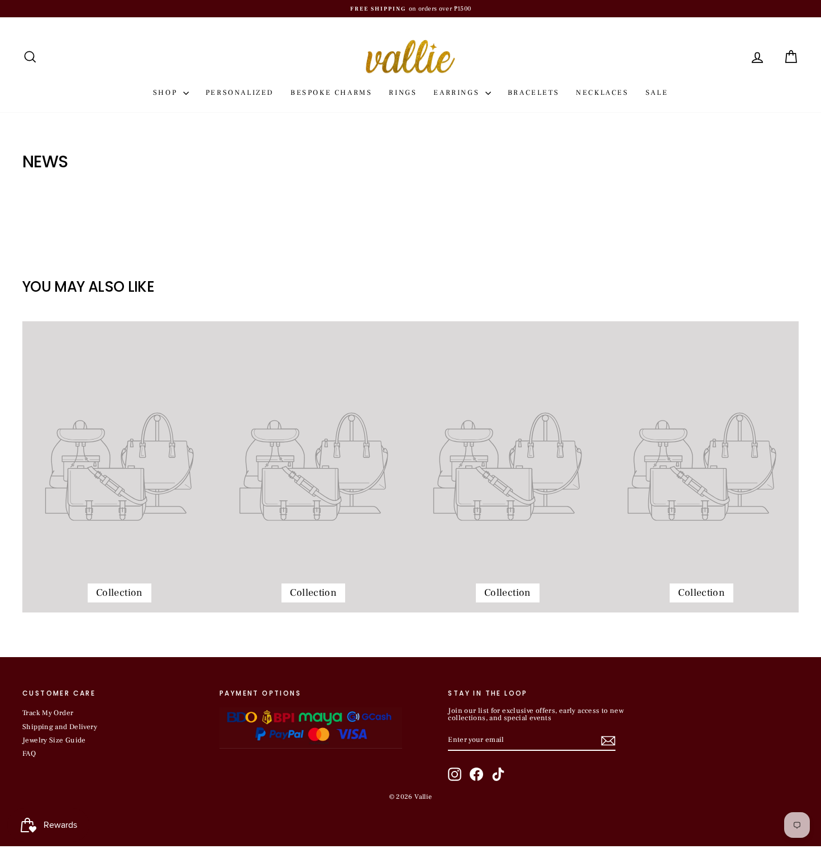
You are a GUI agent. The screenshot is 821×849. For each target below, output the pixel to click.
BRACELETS (533, 92)
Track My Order (47, 712)
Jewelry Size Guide (54, 740)
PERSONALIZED (240, 92)
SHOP (166, 92)
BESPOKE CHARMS (331, 92)
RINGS (403, 92)
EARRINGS (457, 92)
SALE (657, 92)
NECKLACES (602, 92)
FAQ (29, 753)
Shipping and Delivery (59, 726)
